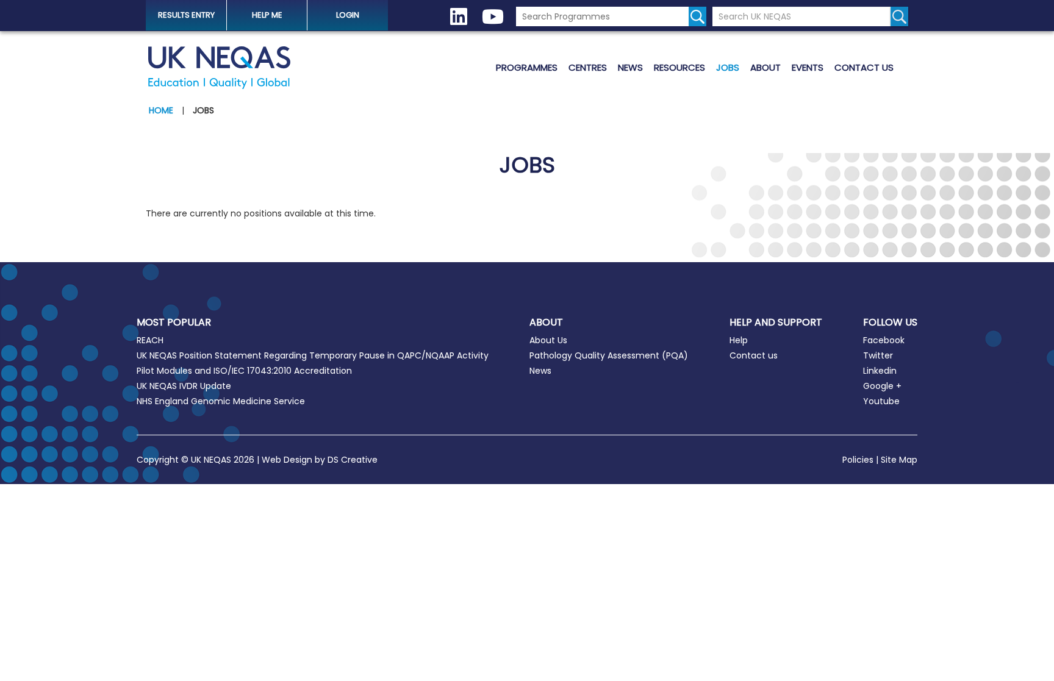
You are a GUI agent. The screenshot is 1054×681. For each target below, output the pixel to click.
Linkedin (880, 371)
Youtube (881, 401)
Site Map (899, 460)
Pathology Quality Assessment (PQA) (608, 355)
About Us (548, 340)
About (765, 67)
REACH (150, 340)
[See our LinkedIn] (458, 16)
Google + (882, 386)
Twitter (878, 355)
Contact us (864, 67)
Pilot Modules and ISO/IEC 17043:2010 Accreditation (244, 371)
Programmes (526, 67)
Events (807, 67)
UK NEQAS (219, 67)
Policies (857, 460)
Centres (587, 67)
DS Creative (353, 460)
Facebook (884, 340)
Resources (679, 67)
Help (739, 340)
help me (267, 15)
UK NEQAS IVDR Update (184, 386)
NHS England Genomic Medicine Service (221, 401)
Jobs (727, 67)
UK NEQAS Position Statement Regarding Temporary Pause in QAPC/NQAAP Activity (313, 355)
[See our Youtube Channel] (493, 16)
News (630, 67)
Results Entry (186, 15)
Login (347, 15)
